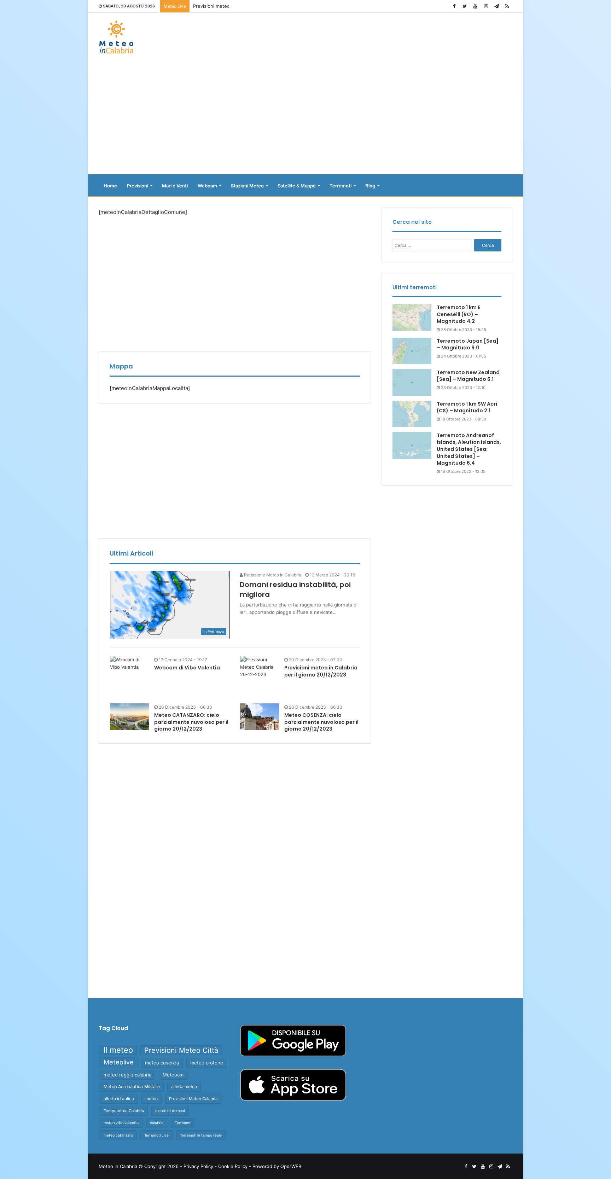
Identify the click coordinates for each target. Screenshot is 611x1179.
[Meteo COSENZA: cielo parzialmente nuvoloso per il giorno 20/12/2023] (259, 716)
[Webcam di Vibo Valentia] (129, 663)
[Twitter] (464, 6)
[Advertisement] (305, 117)
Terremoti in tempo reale (201, 1135)
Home (110, 185)
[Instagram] (486, 6)
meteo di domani (170, 1110)
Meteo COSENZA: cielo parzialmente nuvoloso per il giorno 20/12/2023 (321, 722)
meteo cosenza (162, 1062)
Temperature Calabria (124, 1110)
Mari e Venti (175, 185)
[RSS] (507, 6)
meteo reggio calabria (127, 1075)
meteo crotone (206, 1062)
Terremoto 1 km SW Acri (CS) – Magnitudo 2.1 (467, 407)
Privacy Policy (198, 1166)
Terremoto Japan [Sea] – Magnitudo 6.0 (468, 344)
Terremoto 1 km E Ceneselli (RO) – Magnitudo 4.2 (458, 314)
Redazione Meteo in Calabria (272, 574)
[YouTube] (475, 6)
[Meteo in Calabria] (116, 37)
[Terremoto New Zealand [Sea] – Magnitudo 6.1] (411, 382)
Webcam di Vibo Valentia (187, 667)
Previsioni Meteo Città (181, 1050)
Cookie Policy (233, 1166)
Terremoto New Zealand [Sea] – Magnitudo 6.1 (468, 376)
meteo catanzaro (118, 1135)
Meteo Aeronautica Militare (132, 1086)
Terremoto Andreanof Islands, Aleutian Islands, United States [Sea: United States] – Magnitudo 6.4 (469, 449)
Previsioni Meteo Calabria (193, 1098)
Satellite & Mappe (297, 185)
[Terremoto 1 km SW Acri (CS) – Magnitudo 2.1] (411, 414)
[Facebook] (454, 6)
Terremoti (340, 185)
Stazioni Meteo (247, 185)
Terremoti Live (156, 1135)
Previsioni (137, 185)
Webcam (207, 185)
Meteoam (173, 1075)
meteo (151, 1098)
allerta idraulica (119, 1098)
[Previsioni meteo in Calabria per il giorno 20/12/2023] (259, 675)
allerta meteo (184, 1086)
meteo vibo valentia (121, 1122)
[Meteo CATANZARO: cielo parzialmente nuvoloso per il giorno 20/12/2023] (129, 716)
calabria (156, 1123)
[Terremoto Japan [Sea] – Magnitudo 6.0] (411, 351)
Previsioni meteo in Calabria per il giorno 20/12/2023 (251, 6)
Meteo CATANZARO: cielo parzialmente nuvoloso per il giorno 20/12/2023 (191, 722)
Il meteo (118, 1050)
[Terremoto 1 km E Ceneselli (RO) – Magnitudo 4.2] (411, 317)
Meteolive (119, 1062)
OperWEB (290, 1166)
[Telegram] (496, 6)
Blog (370, 185)
